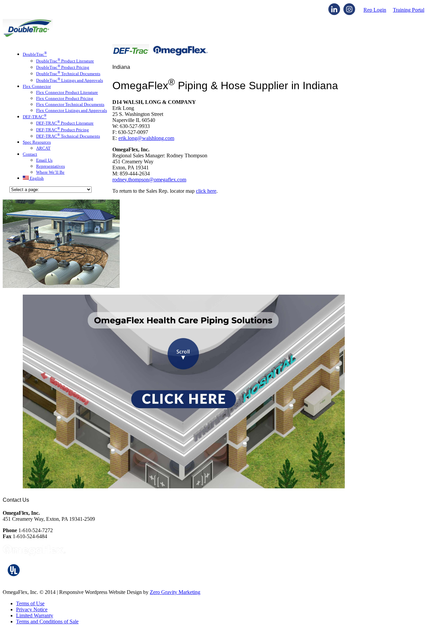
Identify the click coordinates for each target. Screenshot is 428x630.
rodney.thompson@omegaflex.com (149, 179)
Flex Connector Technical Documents (70, 104)
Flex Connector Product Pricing (64, 98)
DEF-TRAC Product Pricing (62, 129)
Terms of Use (30, 603)
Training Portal (408, 10)
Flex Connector (37, 86)
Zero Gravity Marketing (175, 592)
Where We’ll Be (50, 172)
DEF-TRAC (34, 116)
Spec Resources (37, 142)
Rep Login (374, 10)
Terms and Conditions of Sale (47, 621)
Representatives (50, 166)
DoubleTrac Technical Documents (68, 73)
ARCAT (43, 148)
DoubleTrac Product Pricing (62, 67)
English (36, 178)
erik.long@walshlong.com (146, 138)
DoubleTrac (35, 54)
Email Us (44, 160)
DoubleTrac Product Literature (65, 60)
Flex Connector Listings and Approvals (71, 110)
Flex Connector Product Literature (67, 92)
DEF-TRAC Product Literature (65, 123)
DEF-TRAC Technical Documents (68, 136)
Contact (30, 154)
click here (206, 191)
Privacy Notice (31, 609)
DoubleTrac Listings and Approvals (69, 80)
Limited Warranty (34, 615)
